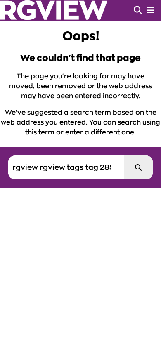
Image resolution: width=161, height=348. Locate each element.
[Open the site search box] (137, 10)
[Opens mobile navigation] (150, 10)
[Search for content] (138, 167)
